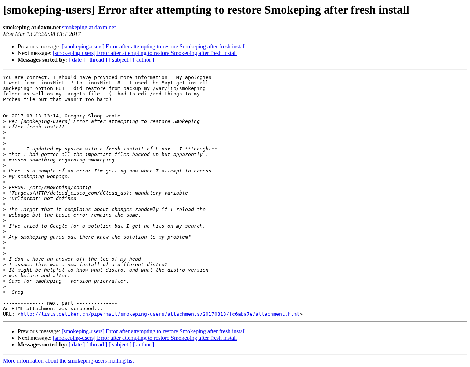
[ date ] (77, 60)
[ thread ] (96, 60)
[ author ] (143, 60)
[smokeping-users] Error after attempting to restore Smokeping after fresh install (154, 46)
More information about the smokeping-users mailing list (68, 360)
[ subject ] (120, 60)
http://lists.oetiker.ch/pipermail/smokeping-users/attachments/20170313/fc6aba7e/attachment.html (160, 314)
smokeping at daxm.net (89, 27)
